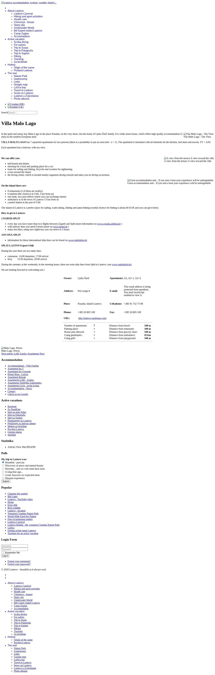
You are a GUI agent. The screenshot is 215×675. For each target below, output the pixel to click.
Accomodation (22, 36)
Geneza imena (15, 432)
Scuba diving (21, 42)
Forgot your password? (19, 564)
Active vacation (16, 39)
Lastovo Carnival (23, 13)
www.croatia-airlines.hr (109, 223)
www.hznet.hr (60, 226)
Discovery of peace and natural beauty (24, 465)
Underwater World (24, 27)
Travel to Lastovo (23, 90)
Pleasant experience (15, 478)
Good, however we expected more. (22, 475)
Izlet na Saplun (15, 417)
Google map (21, 84)
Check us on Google (18, 394)
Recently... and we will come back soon (25, 468)
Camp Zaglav (21, 33)
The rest (12, 73)
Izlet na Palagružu (16, 415)
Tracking (18, 59)
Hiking (17, 56)
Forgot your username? (19, 561)
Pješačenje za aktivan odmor (22, 423)
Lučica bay (20, 87)
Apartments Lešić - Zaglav (21, 380)
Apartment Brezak (17, 377)
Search (4, 112)
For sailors (20, 45)
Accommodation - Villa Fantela (23, 365)
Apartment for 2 (15, 368)
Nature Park (20, 76)
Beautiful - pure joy (15, 462)
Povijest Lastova (23, 70)
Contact (11, 391)
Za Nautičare (14, 409)
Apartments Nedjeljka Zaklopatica (25, 382)
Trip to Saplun (21, 53)
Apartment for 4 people (19, 371)
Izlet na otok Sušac (17, 412)
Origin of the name (24, 67)
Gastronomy (20, 79)
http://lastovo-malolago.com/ (92, 318)
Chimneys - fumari (24, 22)
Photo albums (21, 98)
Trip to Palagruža (23, 50)
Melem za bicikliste (17, 426)
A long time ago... (14, 472)
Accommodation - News (20, 388)
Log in (5, 556)
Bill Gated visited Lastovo (28, 30)
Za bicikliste (20, 62)
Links (17, 81)
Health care (20, 19)
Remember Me (12, 552)
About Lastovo (16, 10)
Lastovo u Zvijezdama (26, 96)
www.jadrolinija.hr (77, 240)
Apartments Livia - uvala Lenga (23, 385)
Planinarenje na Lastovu (19, 420)
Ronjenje (12, 406)
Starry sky (19, 25)
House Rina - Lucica (18, 374)
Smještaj (12, 435)
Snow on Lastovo (23, 93)
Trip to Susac (21, 47)
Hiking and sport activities (28, 16)
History (11, 64)
